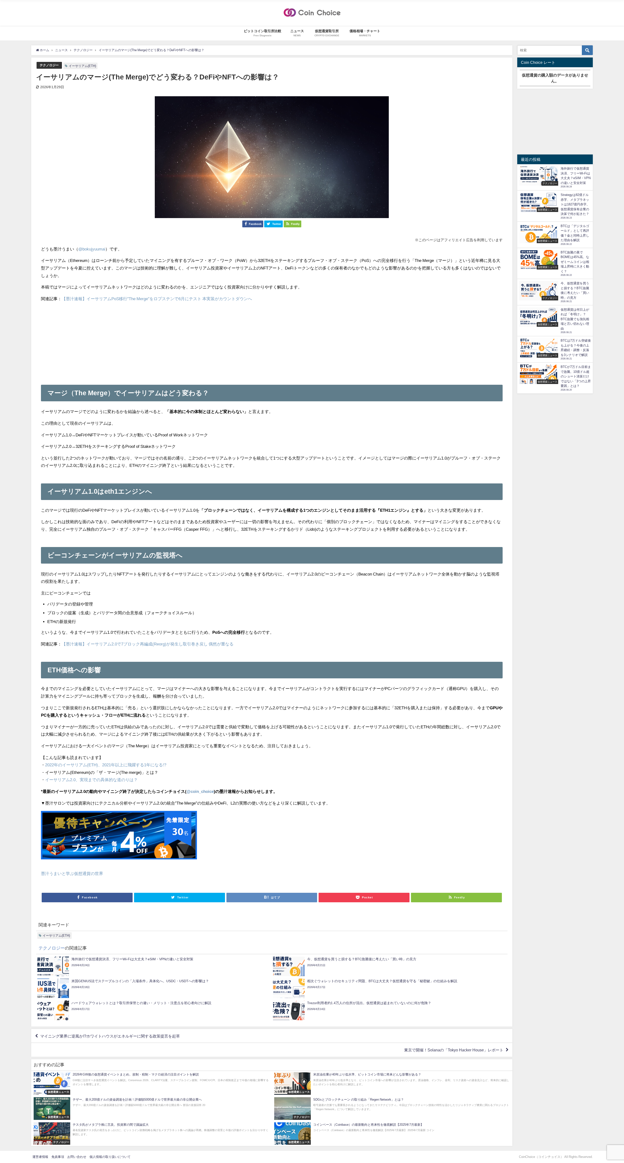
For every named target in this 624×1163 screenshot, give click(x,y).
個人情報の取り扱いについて (110, 1156)
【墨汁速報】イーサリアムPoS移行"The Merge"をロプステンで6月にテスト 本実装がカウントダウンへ (157, 299)
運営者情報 (40, 1156)
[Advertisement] (272, 341)
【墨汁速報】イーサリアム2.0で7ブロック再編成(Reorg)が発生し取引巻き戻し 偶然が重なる (148, 644)
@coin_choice (200, 791)
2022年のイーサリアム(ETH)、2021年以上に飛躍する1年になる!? (105, 765)
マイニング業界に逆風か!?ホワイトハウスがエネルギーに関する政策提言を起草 (110, 1036)
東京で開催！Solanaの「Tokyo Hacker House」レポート (453, 1050)
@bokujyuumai (91, 249)
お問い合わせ (76, 1156)
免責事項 (57, 1156)
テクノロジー (49, 65)
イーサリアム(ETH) (82, 65)
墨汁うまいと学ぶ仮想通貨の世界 (72, 873)
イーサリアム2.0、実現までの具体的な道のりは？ (91, 780)
